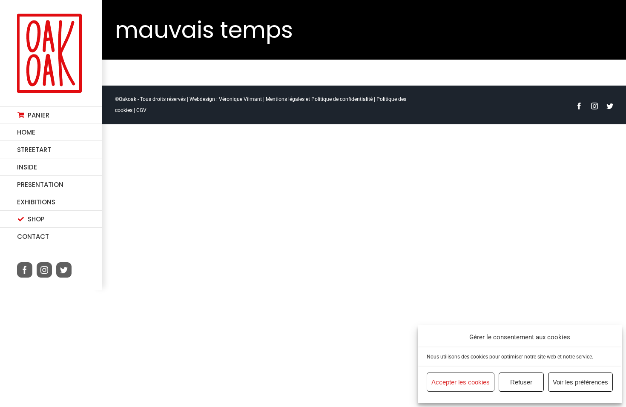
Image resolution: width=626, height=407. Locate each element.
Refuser (521, 382)
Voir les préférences (580, 382)
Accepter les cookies (460, 382)
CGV (141, 110)
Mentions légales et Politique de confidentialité (319, 99)
